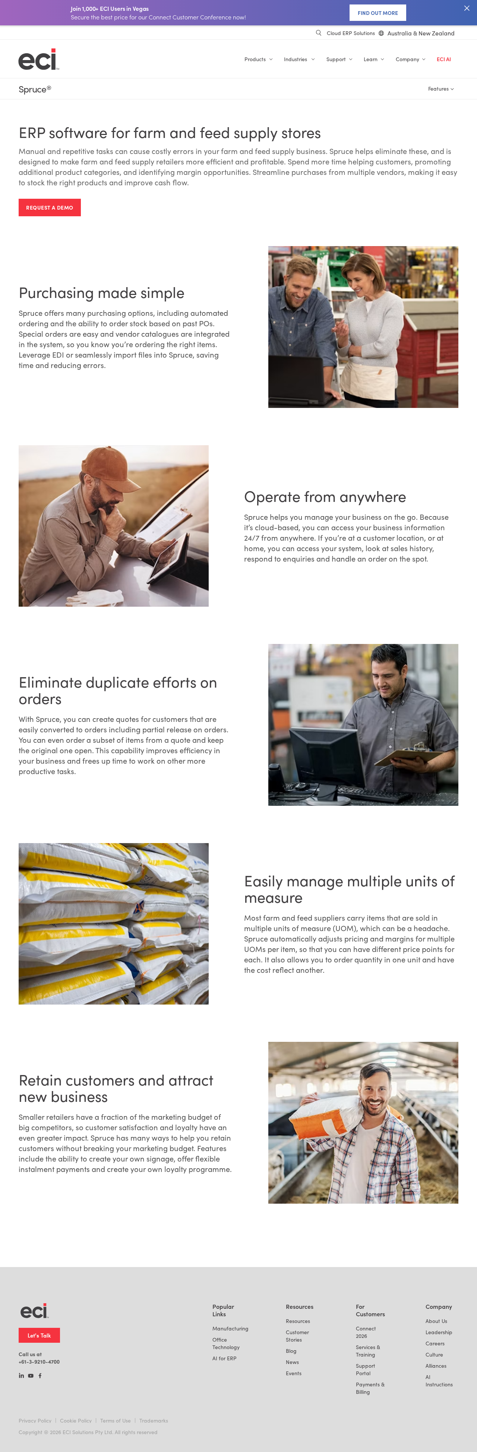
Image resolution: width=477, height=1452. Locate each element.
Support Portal (365, 1369)
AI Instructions (439, 1380)
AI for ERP (224, 1358)
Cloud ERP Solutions (351, 33)
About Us (436, 1320)
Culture (434, 1354)
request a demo (49, 207)
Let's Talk (39, 1335)
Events (293, 1373)
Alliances (436, 1365)
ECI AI (444, 59)
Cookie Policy (76, 1420)
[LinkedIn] (21, 1376)
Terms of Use (115, 1420)
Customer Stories (297, 1336)
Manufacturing (230, 1328)
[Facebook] (40, 1376)
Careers (435, 1343)
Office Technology (226, 1343)
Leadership (439, 1332)
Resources (298, 1320)
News (292, 1361)
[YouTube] (31, 1376)
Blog (291, 1350)
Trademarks (153, 1420)
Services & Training (368, 1350)
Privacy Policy (35, 1420)
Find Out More (378, 12)
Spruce (35, 89)
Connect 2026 (366, 1332)
